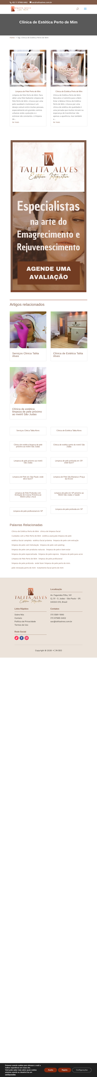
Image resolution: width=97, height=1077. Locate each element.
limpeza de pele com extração (65, 540)
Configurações (82, 1070)
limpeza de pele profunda (23, 563)
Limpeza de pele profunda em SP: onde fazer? (69, 462)
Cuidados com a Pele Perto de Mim (26, 536)
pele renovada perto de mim (24, 568)
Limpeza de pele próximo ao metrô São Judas (28, 462)
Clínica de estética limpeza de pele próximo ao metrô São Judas (27, 411)
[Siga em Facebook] (22, 638)
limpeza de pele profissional (50, 558)
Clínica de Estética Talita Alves (68, 354)
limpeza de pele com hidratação (25, 545)
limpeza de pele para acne (71, 554)
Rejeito (64, 1070)
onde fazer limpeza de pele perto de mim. (52, 563)
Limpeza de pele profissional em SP (28, 511)
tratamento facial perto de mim (50, 568)
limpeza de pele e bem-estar (58, 549)
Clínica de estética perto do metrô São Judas (69, 446)
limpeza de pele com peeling (52, 545)
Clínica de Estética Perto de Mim (68, 91)
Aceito (50, 1070)
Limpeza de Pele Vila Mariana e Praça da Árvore (69, 478)
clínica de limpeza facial (50, 531)
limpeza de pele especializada (24, 554)
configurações (10, 1074)
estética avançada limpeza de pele (56, 536)
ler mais (15, 122)
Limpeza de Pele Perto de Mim (28, 91)
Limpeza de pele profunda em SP (69, 509)
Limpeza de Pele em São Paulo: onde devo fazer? (28, 478)
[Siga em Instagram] (27, 638)
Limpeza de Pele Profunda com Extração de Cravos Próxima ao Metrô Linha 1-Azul (28, 495)
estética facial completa (22, 540)
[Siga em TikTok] (17, 638)
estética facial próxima (42, 540)
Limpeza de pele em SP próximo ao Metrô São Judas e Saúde (69, 494)
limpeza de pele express (48, 554)
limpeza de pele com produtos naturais (28, 549)
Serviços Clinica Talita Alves (25, 354)
